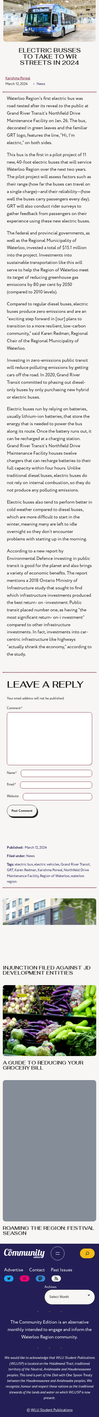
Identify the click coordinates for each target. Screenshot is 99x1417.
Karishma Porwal (50, 870)
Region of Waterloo (55, 875)
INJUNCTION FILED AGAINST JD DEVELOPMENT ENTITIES (47, 971)
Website (13, 796)
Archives (50, 1287)
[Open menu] (57, 1253)
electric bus (24, 864)
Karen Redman (25, 870)
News (30, 856)
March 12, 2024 (16, 83)
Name (12, 773)
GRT (10, 870)
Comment (14, 708)
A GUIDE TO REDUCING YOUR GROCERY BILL (43, 1066)
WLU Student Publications (52, 1410)
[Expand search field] (87, 1253)
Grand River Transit (75, 864)
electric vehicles (46, 864)
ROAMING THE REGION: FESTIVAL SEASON (48, 1231)
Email (11, 784)
